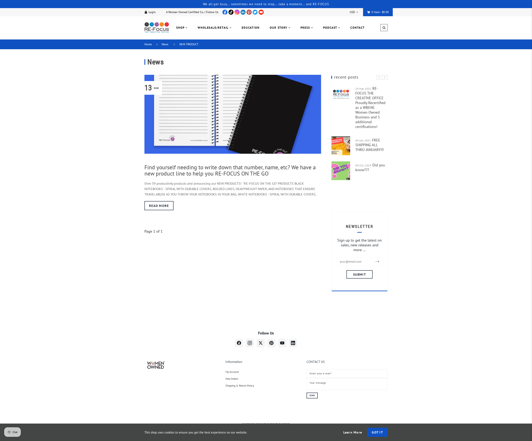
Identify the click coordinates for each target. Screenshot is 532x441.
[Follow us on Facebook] (239, 343)
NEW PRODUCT (188, 44)
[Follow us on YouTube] (282, 343)
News (165, 44)
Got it (377, 432)
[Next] (385, 77)
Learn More (352, 432)
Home (148, 44)
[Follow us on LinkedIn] (293, 343)
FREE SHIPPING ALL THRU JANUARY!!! (369, 145)
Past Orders (231, 379)
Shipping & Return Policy (239, 385)
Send (312, 395)
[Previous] (379, 77)
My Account (232, 372)
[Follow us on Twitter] (260, 343)
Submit (359, 274)
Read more (159, 206)
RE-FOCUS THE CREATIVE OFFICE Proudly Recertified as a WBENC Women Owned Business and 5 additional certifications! (370, 107)
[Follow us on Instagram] (250, 343)
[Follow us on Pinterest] (271, 343)
